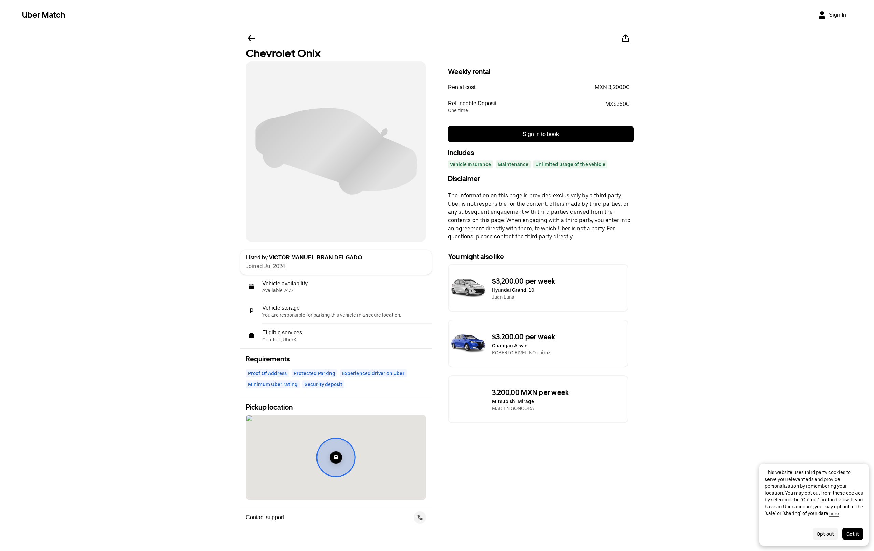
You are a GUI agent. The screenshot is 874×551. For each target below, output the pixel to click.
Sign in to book (541, 134)
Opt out (825, 534)
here (834, 513)
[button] (541, 87)
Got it (852, 534)
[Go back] (251, 38)
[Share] (625, 38)
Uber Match (43, 15)
